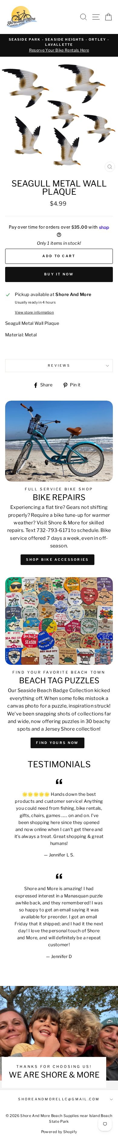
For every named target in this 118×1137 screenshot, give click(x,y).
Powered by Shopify (59, 1131)
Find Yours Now (57, 743)
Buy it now (59, 274)
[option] (59, 45)
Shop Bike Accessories (57, 559)
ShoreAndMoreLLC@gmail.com (59, 1099)
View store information (34, 312)
